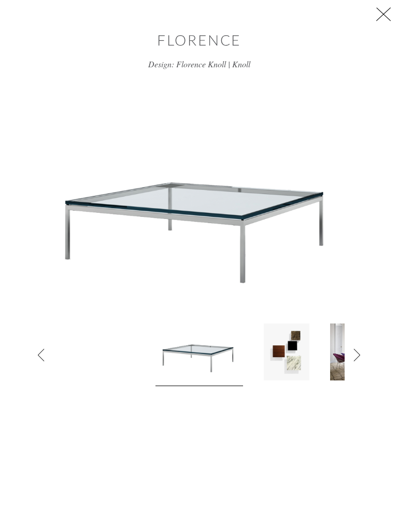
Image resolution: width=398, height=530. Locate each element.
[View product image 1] (199, 354)
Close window (383, 14)
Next (356, 355)
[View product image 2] (286, 351)
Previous (41, 355)
